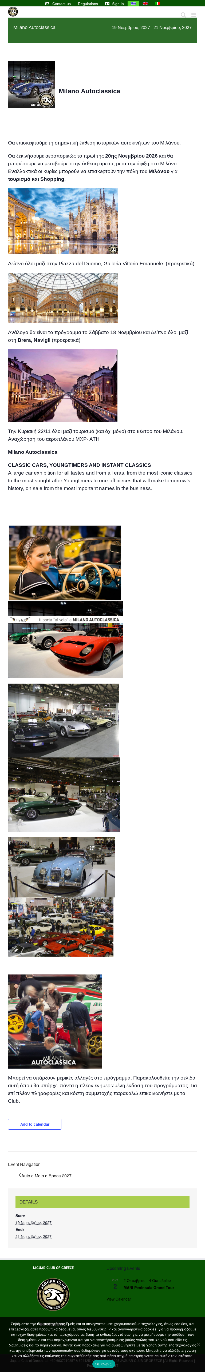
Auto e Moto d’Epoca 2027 (46, 1176)
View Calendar (119, 1299)
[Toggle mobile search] (183, 15)
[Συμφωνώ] (198, 1344)
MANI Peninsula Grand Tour (149, 1287)
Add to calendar (34, 1124)
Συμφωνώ (104, 1364)
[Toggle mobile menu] (194, 15)
